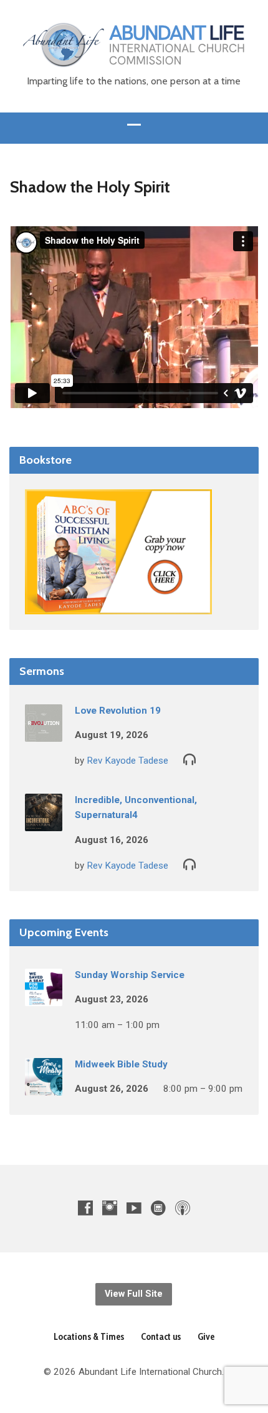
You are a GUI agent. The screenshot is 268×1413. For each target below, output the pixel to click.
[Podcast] (182, 1208)
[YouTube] (134, 1208)
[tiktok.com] (158, 1208)
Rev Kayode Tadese (127, 760)
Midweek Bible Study (121, 1064)
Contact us (161, 1336)
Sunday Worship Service (129, 975)
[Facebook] (85, 1208)
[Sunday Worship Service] (43, 997)
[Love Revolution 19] (43, 733)
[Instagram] (109, 1208)
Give (206, 1336)
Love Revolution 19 (118, 710)
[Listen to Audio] (189, 758)
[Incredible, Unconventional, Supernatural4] (43, 822)
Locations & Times (89, 1336)
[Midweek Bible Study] (43, 1086)
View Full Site (134, 1294)
